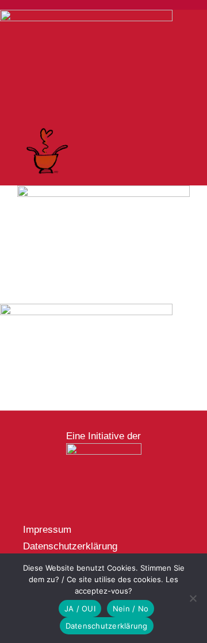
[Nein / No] (192, 598)
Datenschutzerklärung (70, 546)
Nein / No (130, 608)
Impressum (47, 529)
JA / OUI (79, 608)
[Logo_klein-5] (103, 448)
